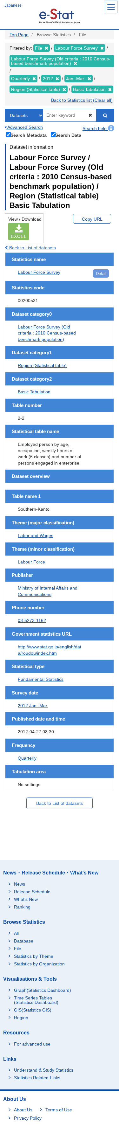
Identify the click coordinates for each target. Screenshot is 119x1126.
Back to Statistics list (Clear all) (82, 100)
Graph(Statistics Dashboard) (42, 990)
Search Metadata (28, 135)
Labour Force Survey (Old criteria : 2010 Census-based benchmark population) (47, 333)
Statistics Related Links (37, 1077)
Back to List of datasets (32, 247)
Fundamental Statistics (40, 679)
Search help (95, 128)
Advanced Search (24, 127)
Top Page (19, 34)
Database (23, 941)
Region (21, 1017)
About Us (23, 1110)
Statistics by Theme (33, 956)
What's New (26, 899)
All (16, 933)
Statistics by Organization (39, 964)
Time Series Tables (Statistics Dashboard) (36, 1000)
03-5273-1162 (32, 620)
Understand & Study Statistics (43, 1070)
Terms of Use (58, 1110)
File (17, 948)
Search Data (68, 135)
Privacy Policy (28, 1118)
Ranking (22, 907)
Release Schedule (32, 891)
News (19, 884)
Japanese (13, 5)
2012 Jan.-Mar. (33, 705)
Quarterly (27, 758)
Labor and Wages (35, 535)
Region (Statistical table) (42, 365)
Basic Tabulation (34, 391)
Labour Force (31, 561)
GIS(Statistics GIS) (32, 1010)
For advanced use (32, 1044)
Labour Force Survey (39, 272)
